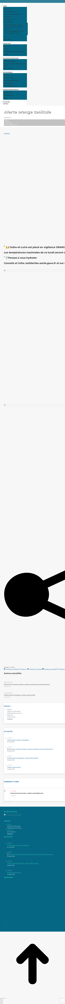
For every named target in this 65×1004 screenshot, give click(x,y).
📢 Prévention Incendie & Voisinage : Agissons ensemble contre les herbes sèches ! (27, 684)
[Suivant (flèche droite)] (2, 1001)
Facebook (10, 719)
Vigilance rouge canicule (14, 767)
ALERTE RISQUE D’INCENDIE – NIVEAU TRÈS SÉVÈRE (19, 695)
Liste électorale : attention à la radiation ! (18, 740)
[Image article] (8, 682)
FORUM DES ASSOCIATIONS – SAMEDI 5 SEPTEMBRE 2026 (26, 793)
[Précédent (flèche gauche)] (0, 1001)
